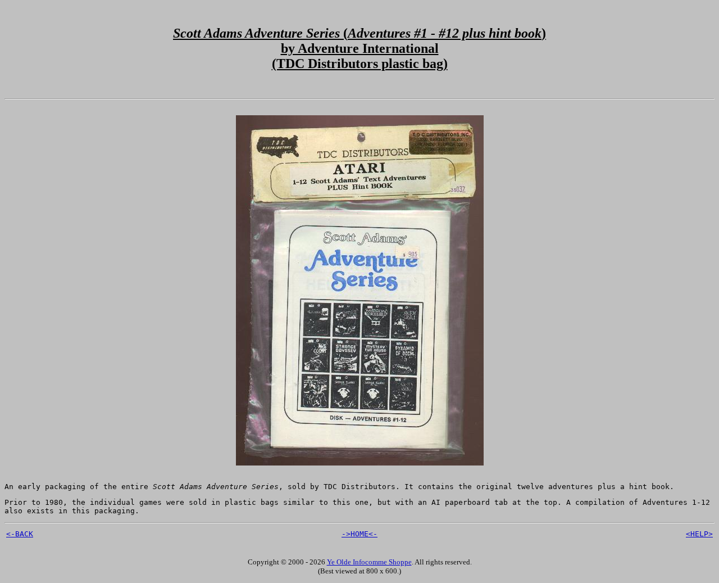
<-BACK (19, 534)
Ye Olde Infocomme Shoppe (369, 562)
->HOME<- (359, 534)
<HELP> (699, 534)
